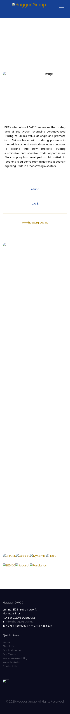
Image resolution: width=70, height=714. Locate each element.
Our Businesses (12, 650)
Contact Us (10, 666)
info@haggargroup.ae (19, 621)
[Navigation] (61, 9)
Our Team (9, 654)
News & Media (11, 662)
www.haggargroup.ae (35, 222)
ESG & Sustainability (15, 658)
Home (6, 642)
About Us (8, 646)
